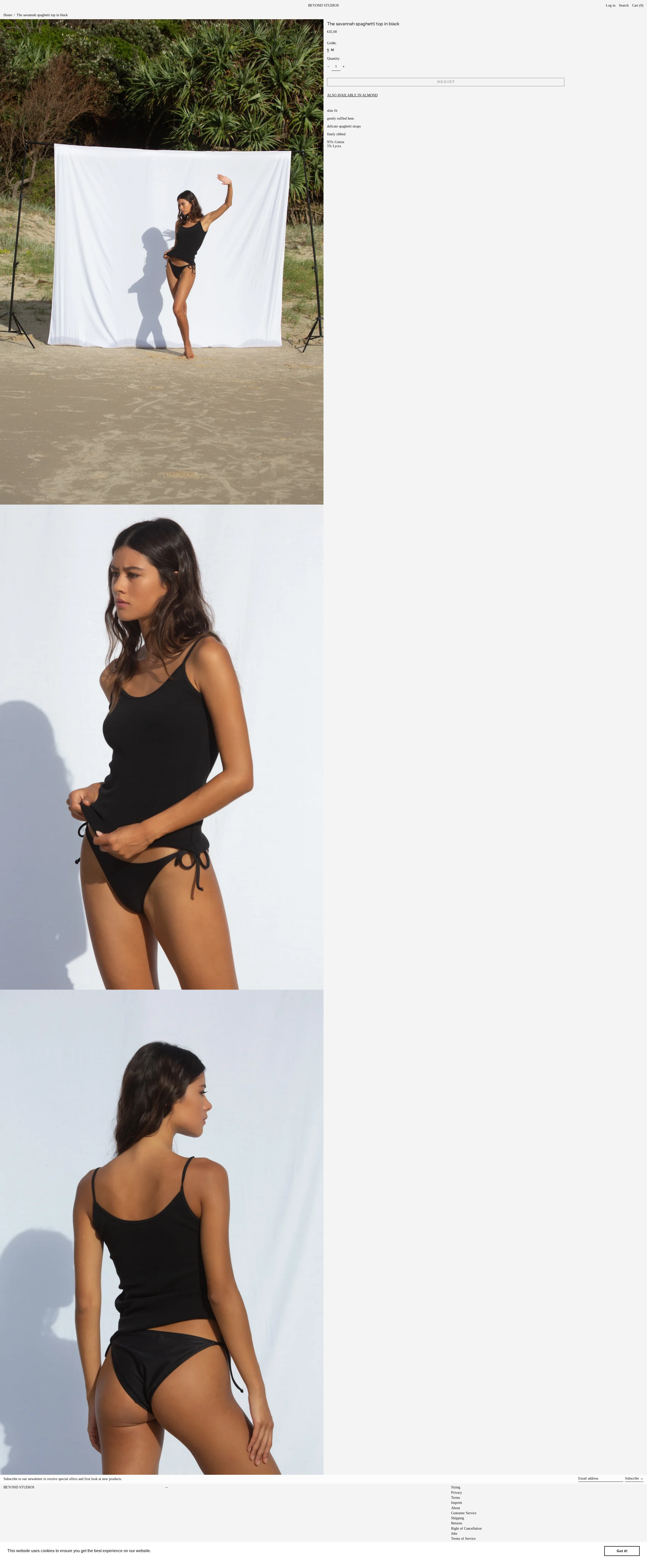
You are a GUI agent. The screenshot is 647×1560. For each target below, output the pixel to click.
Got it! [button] (622, 1551)
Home (8, 15)
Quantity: (333, 58)
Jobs (454, 1533)
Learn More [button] (163, 1551)
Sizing (455, 1487)
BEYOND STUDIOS (323, 5)
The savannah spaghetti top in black (42, 15)
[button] (637, 6)
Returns (456, 1523)
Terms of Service (463, 1539)
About (455, 1508)
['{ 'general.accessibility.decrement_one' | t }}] (328, 66)
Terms (455, 1498)
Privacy (456, 1492)
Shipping (457, 1518)
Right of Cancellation (466, 1528)
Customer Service (463, 1513)
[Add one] (343, 66)
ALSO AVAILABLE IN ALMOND (352, 95)
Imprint (456, 1503)
